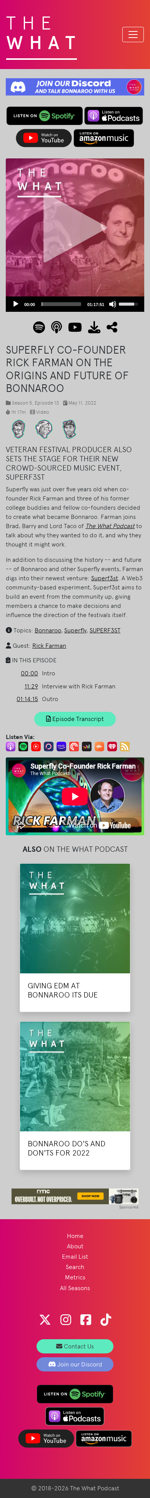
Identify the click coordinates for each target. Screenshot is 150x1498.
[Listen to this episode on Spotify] (39, 329)
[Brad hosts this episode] (18, 428)
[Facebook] (86, 1320)
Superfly (75, 630)
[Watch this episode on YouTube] (72, 329)
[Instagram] (66, 1320)
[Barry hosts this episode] (44, 428)
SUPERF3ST (105, 630)
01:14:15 (27, 699)
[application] (75, 304)
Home (75, 1236)
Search (75, 1267)
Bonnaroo (48, 630)
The (43, 30)
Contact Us (78, 1346)
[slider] (61, 304)
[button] (108, 329)
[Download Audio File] (91, 329)
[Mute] (113, 304)
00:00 (29, 673)
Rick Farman (49, 645)
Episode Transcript (77, 719)
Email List (75, 1256)
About (75, 1246)
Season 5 (22, 403)
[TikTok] (106, 1320)
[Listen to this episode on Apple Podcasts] (53, 329)
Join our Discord (79, 1364)
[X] (45, 1320)
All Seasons (75, 1288)
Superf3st (104, 578)
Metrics (75, 1277)
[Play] (16, 304)
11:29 (31, 686)
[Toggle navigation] (133, 34)
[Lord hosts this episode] (69, 428)
